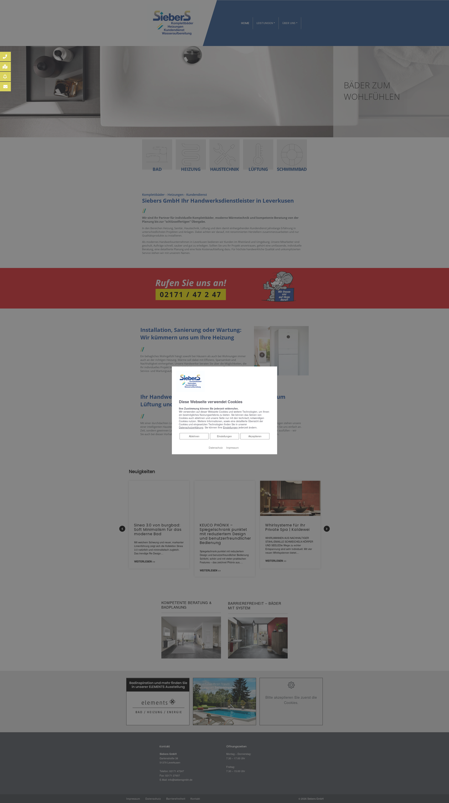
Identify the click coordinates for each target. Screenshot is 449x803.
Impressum (232, 447)
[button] (5, 56)
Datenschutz (216, 447)
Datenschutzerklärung (191, 427)
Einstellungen (224, 436)
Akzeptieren (255, 436)
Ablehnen (194, 436)
